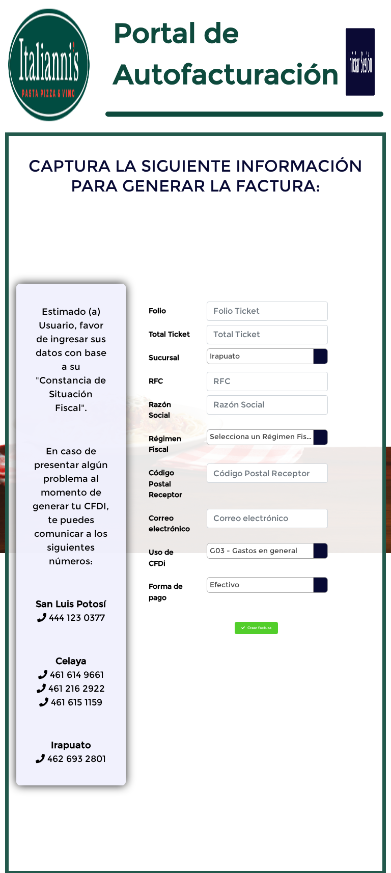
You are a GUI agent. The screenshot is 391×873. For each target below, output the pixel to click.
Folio (157, 310)
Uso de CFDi (161, 558)
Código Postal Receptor (165, 483)
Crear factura (258, 627)
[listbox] (267, 356)
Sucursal (164, 357)
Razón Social (160, 410)
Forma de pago (166, 592)
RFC (156, 381)
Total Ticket (169, 334)
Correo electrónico (169, 523)
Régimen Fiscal (165, 444)
